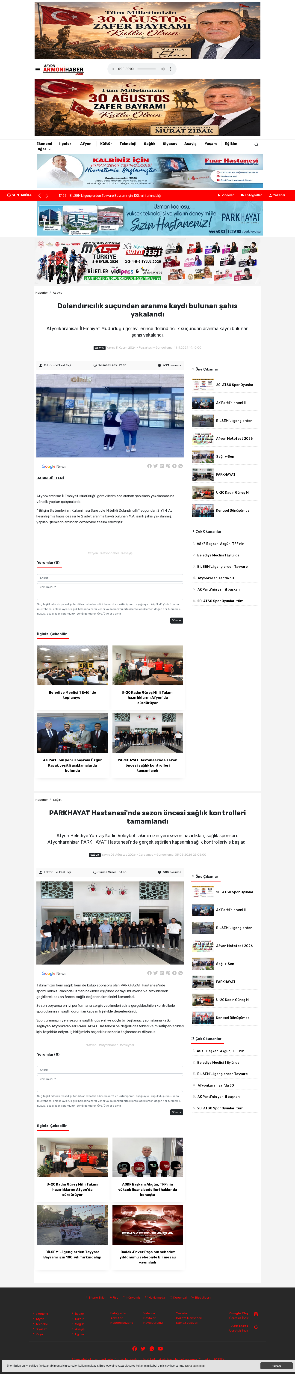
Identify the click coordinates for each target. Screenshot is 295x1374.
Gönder (176, 620)
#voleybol (127, 1045)
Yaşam (211, 144)
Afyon (85, 144)
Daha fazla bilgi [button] (195, 1366)
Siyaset (170, 144)
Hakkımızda (156, 1297)
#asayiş (127, 553)
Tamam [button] (276, 1366)
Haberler (41, 292)
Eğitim (231, 144)
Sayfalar (149, 1318)
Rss (115, 1297)
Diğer (41, 149)
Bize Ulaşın (202, 1297)
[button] (41, 198)
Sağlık (149, 144)
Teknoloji (127, 144)
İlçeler (65, 144)
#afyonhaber (109, 553)
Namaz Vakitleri (187, 1322)
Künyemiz (133, 1297)
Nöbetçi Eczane (121, 1322)
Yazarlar (279, 195)
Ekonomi (44, 144)
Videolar (228, 195)
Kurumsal (180, 1297)
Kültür (106, 144)
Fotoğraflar (253, 195)
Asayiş (190, 144)
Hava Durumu (153, 1322)
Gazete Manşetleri (189, 1318)
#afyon (93, 553)
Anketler (116, 1318)
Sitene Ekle (96, 1297)
